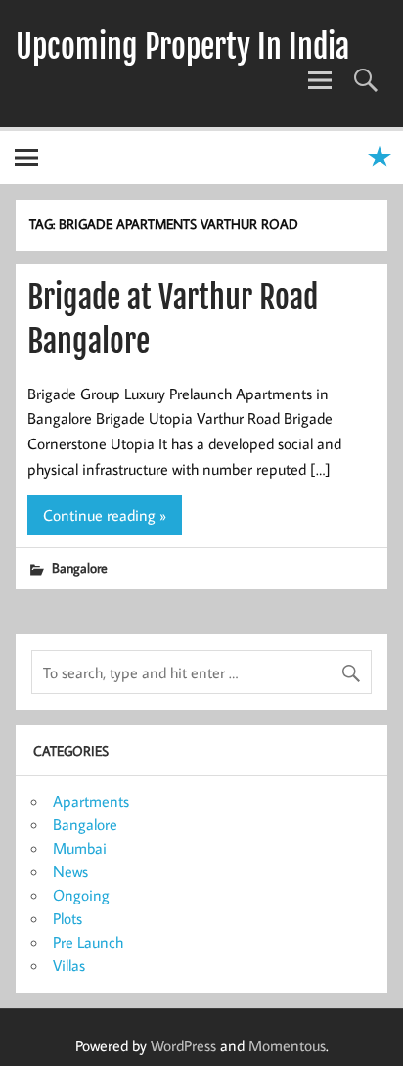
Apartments (91, 801)
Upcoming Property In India (182, 47)
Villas (69, 965)
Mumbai (80, 847)
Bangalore (80, 567)
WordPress (183, 1045)
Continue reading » (104, 515)
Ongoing (81, 894)
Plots (67, 918)
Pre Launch (88, 941)
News (70, 871)
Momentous (287, 1045)
